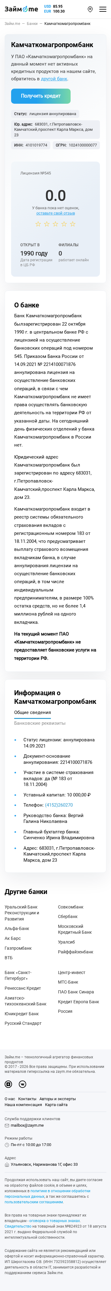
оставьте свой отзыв (55, 213)
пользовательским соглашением (34, 1202)
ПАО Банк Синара (76, 991)
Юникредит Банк (22, 1013)
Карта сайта (56, 1104)
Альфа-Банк (17, 928)
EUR (47, 11)
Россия (65, 1011)
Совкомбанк (71, 906)
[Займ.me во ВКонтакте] (22, 1084)
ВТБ (9, 957)
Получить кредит (41, 96)
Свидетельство (18, 1226)
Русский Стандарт (23, 1023)
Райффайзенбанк (75, 951)
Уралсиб (66, 942)
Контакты (27, 1099)
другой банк (54, 79)
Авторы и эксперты (57, 1099)
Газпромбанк (18, 948)
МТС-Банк (68, 982)
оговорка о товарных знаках (54, 1221)
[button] (90, 9)
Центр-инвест (71, 972)
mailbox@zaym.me (27, 1125)
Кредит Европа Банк (78, 1001)
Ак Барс (13, 938)
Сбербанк (68, 916)
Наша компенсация (23, 1104)
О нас (10, 1099)
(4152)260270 (59, 805)
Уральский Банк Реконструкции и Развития (22, 912)
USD (47, 6)
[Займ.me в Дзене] (8, 1084)
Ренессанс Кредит (23, 988)
